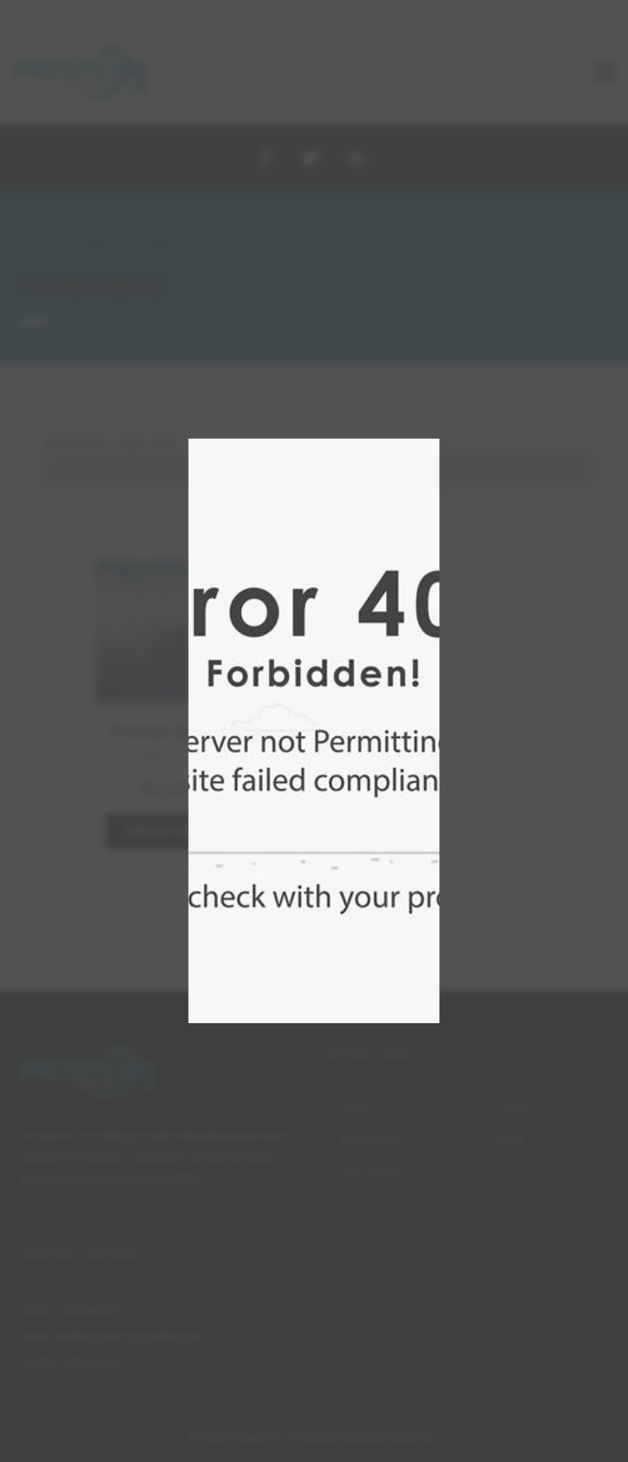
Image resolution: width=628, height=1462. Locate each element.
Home (34, 244)
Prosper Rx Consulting (283, 1436)
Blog (510, 1139)
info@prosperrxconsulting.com (127, 1336)
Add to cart (160, 831)
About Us (522, 1108)
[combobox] (318, 470)
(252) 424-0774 (91, 1309)
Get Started (371, 1170)
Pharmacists (372, 1139)
